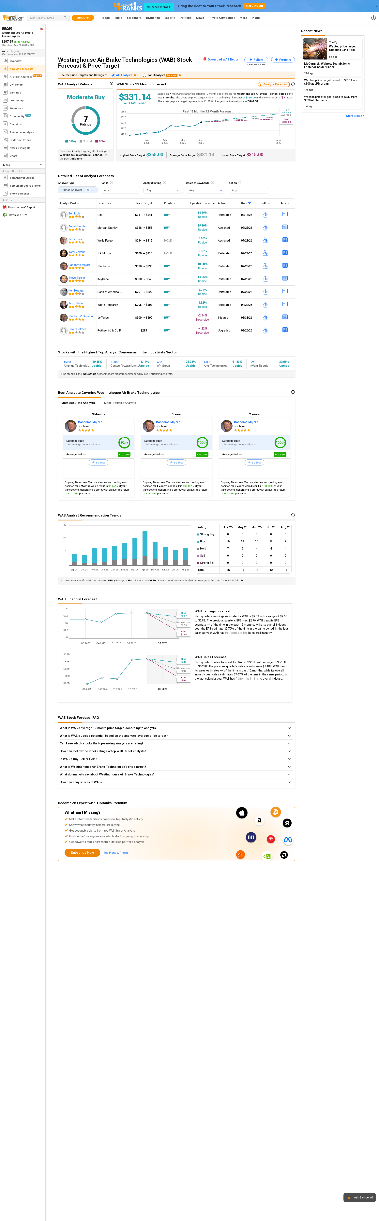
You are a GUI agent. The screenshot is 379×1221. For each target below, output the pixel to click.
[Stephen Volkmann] (64, 318)
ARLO (207, 362)
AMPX (67, 362)
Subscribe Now (82, 853)
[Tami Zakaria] (64, 253)
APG (159, 362)
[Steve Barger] (64, 279)
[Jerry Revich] (64, 241)
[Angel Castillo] (64, 228)
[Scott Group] (64, 305)
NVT (253, 362)
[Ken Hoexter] (64, 292)
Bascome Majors (90, 422)
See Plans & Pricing (116, 853)
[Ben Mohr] (64, 215)
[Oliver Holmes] (64, 330)
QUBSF (115, 362)
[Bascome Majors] (64, 266)
